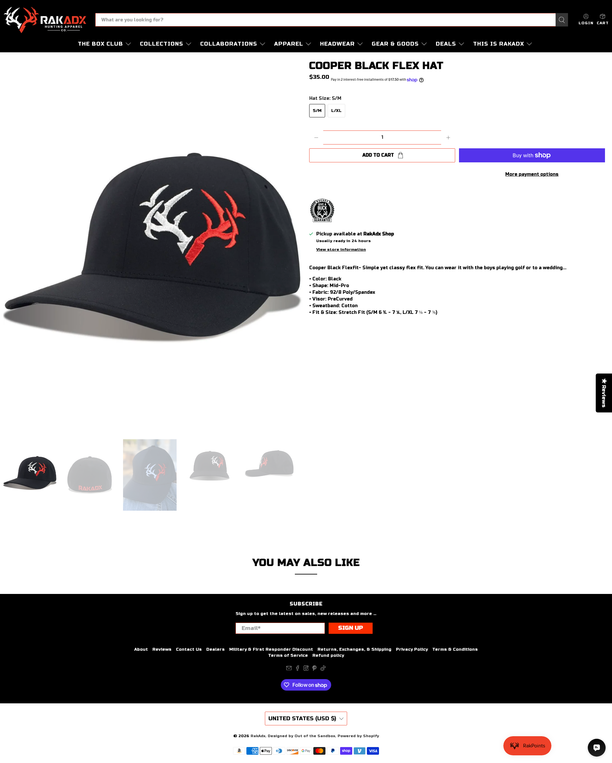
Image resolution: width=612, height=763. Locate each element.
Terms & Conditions (455, 649)
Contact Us (189, 649)
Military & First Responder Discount (271, 649)
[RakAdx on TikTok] (323, 669)
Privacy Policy (412, 649)
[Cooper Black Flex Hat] (153, 245)
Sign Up (350, 628)
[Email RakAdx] (289, 669)
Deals (446, 44)
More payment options (531, 174)
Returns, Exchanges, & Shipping (354, 649)
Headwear (337, 44)
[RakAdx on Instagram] (306, 669)
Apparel (288, 44)
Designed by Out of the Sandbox (301, 736)
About (141, 649)
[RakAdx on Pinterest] (314, 669)
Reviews (161, 649)
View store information (341, 249)
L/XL (336, 110)
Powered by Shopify (358, 736)
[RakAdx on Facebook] (297, 669)
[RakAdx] (45, 20)
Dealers (215, 649)
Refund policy (328, 655)
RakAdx (258, 736)
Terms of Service (288, 655)
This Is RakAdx (498, 44)
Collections (161, 44)
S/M (317, 110)
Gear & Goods (395, 44)
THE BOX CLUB (100, 44)
